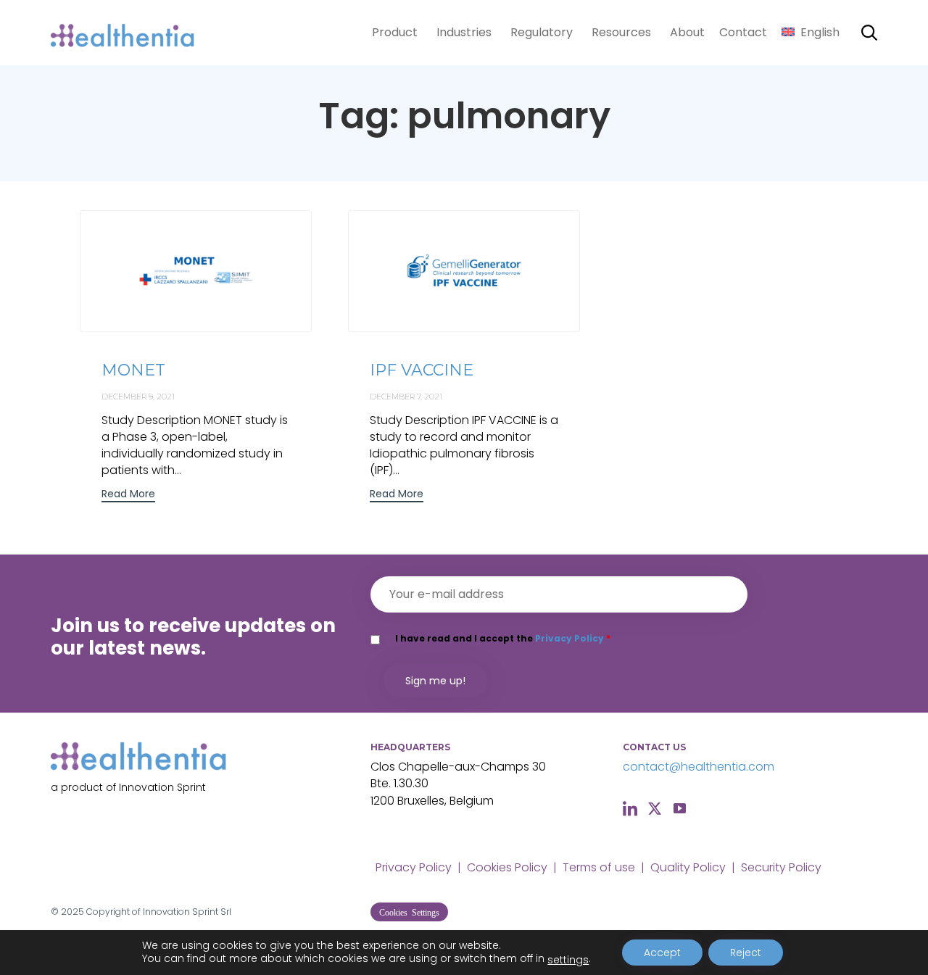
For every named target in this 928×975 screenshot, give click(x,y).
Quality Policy (688, 867)
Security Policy (781, 867)
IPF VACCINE (421, 370)
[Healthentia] (123, 33)
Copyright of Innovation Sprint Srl (158, 911)
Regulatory (541, 32)
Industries (464, 32)
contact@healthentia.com (698, 766)
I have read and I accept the (502, 638)
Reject (745, 952)
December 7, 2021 (406, 396)
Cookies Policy (507, 867)
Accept (662, 952)
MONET (133, 370)
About (687, 32)
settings (568, 959)
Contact (743, 32)
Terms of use (599, 867)
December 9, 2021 (138, 396)
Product (395, 32)
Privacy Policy (569, 638)
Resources (621, 32)
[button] (128, 495)
